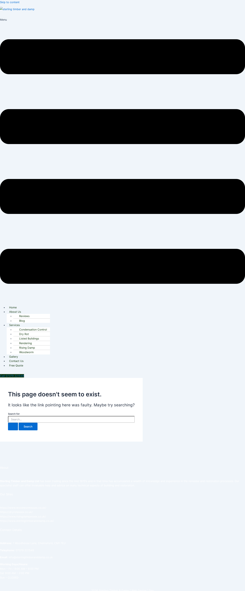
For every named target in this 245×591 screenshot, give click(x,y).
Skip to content (10, 2)
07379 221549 (25, 550)
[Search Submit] (13, 426)
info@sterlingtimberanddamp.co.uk (31, 557)
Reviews (24, 316)
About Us (15, 311)
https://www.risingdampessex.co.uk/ (23, 516)
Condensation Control (33, 329)
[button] (122, 160)
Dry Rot (24, 334)
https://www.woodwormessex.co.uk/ (23, 507)
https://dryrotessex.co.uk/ (16, 512)
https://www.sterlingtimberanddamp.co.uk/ (27, 520)
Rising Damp (27, 347)
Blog (22, 320)
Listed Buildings (29, 338)
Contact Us (16, 361)
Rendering (25, 343)
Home (13, 307)
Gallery (13, 356)
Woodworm (26, 352)
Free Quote (16, 365)
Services (14, 325)
